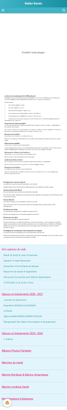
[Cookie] (7, 403)
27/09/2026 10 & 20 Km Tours (19, 282)
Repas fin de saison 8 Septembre (20, 271)
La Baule (8, 311)
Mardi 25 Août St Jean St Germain (21, 255)
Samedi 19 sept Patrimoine (17, 261)
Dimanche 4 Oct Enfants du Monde (21, 266)
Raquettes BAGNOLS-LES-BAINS (20, 305)
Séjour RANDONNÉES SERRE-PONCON (23, 316)
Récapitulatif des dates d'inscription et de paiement (30, 322)
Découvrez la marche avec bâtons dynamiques (27, 277)
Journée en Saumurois (15, 300)
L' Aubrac (8, 339)
